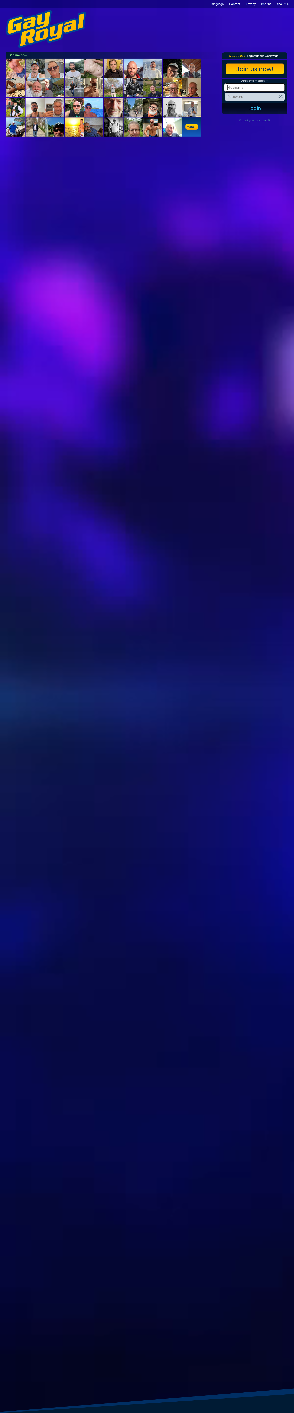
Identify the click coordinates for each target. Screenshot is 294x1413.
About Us (282, 4)
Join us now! (254, 69)
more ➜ (192, 127)
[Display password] (280, 96)
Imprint (266, 4)
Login (254, 108)
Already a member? (254, 81)
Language (217, 4)
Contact (234, 4)
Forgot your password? (254, 120)
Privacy (251, 4)
